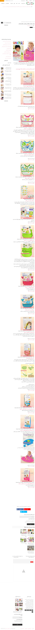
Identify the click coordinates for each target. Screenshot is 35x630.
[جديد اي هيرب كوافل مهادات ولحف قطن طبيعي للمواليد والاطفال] (23, 531)
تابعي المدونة (2, 0)
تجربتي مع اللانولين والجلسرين (7, 51)
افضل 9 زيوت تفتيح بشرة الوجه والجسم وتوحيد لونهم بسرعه (8, 71)
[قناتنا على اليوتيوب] (8, 1)
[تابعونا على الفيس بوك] (12, 1)
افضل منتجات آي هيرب (8, 56)
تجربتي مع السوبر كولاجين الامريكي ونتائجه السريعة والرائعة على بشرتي (7, 98)
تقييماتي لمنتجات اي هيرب (8, 58)
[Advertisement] (17, 14)
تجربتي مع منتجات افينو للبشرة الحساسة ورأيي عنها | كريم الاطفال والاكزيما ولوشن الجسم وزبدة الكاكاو (30, 552)
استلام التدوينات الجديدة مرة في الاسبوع (29, 521)
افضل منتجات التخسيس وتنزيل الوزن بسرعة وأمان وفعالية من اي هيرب (8, 88)
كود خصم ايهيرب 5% (20, 6)
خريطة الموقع (29, 628)
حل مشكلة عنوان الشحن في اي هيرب (7, 41)
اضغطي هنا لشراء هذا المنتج (31, 109)
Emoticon (32, 561)
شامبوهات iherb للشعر (8, 50)
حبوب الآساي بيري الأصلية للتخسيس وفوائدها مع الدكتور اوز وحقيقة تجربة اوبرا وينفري (8, 68)
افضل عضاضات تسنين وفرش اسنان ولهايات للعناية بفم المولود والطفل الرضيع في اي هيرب (31, 544)
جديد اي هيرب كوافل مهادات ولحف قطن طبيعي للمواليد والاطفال (24, 535)
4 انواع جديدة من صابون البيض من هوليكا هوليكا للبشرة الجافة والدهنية (7, 91)
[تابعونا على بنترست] (5, 1)
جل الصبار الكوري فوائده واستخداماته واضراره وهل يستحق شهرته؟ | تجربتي (7, 78)
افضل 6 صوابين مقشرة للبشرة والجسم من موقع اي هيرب (8, 84)
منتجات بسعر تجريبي (5, 6)
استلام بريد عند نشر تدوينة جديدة (30, 520)
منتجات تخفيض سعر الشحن (27, 6)
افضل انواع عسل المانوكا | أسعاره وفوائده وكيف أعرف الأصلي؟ (7, 74)
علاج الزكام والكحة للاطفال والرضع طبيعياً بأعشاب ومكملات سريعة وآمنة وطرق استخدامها (31, 535)
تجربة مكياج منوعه (9, 48)
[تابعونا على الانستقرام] (6, 1)
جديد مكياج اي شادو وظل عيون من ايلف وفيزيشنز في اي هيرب (18, 557)
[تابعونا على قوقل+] (9, 1)
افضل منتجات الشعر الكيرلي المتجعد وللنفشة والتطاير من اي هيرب (8, 81)
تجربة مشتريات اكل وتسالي (8, 43)
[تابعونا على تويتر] (11, 1)
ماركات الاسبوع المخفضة (15, 6)
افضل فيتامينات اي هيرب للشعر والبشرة (6, 46)
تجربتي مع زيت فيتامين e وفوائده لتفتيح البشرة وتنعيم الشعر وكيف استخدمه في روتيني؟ (7, 95)
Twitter (24, 511)
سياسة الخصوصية (22, 628)
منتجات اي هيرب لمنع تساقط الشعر (7, 44)
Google (27, 509)
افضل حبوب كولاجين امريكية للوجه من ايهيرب (6, 54)
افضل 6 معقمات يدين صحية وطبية (24, 543)
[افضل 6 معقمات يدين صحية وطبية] (23, 539)
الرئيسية (34, 21)
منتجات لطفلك (31, 21)
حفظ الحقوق (26, 628)
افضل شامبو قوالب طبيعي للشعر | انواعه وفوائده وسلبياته (30, 557)
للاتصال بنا (33, 628)
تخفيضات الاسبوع (10, 6)
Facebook (20, 509)
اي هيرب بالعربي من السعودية (8, 628)
